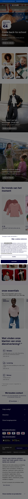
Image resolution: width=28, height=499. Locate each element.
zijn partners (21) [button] (8, 243)
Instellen (14, 256)
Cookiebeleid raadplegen (6, 253)
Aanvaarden (14, 261)
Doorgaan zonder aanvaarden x (9, 236)
